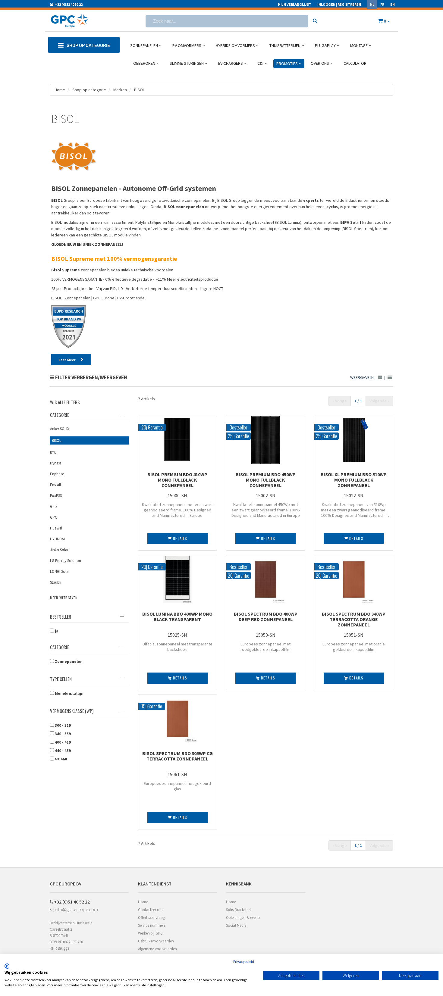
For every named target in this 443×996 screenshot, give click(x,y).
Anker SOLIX (59, 428)
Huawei (56, 528)
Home (60, 89)
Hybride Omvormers (236, 45)
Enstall (55, 484)
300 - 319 (62, 725)
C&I (260, 63)
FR (382, 4)
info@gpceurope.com (76, 909)
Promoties (287, 63)
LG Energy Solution (65, 560)
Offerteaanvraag (151, 917)
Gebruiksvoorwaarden (156, 941)
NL (372, 4)
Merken (120, 89)
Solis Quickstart (238, 909)
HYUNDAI (57, 539)
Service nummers (151, 925)
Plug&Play (326, 45)
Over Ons (320, 63)
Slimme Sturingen (187, 63)
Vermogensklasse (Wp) (71, 711)
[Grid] (379, 377)
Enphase (57, 473)
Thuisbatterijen (285, 45)
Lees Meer (67, 359)
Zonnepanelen (144, 45)
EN (392, 4)
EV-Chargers (231, 63)
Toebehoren (143, 63)
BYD (53, 452)
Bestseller (60, 617)
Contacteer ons (150, 909)
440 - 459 (62, 750)
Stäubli (55, 582)
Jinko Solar (59, 549)
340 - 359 (62, 733)
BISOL (139, 89)
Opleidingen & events (243, 917)
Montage (359, 45)
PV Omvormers (187, 45)
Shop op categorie (88, 89)
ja (56, 631)
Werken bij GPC (150, 933)
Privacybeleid (243, 961)
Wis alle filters (65, 402)
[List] (389, 377)
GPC (53, 517)
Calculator (355, 63)
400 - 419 (62, 742)
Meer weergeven (63, 597)
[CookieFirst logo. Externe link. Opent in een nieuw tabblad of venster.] (7, 966)
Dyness (55, 463)
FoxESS (56, 495)
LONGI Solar (60, 571)
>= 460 (60, 759)
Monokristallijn (68, 693)
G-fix (53, 506)
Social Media (236, 925)
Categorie (59, 415)
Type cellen (61, 679)
